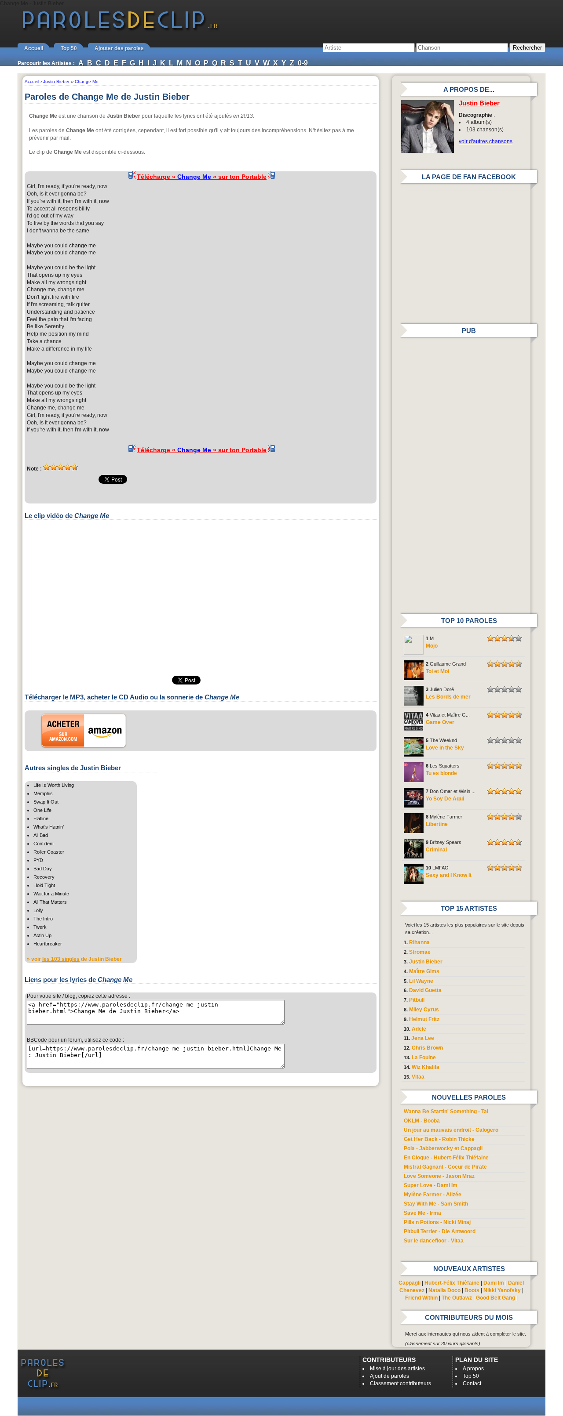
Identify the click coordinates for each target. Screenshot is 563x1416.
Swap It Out (45, 801)
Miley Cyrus (424, 1010)
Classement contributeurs (400, 1383)
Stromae (420, 952)
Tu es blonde (441, 773)
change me (82, 246)
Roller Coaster (48, 852)
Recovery (44, 877)
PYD (38, 860)
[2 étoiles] (53, 467)
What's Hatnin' (48, 826)
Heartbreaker (47, 943)
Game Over (440, 722)
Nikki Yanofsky (502, 1290)
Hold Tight (44, 885)
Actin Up (42, 935)
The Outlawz (457, 1298)
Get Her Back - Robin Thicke (439, 1139)
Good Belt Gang (495, 1298)
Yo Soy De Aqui (445, 799)
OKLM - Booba (422, 1121)
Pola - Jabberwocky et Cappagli (443, 1148)
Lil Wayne (421, 981)
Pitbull (416, 1000)
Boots (471, 1290)
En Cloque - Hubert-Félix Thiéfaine (446, 1158)
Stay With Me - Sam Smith (436, 1204)
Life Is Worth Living (53, 785)
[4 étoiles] (67, 467)
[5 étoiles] (74, 467)
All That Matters (50, 902)
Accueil (33, 48)
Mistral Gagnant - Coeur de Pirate (445, 1167)
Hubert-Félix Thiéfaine (451, 1283)
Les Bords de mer (448, 697)
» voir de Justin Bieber (74, 959)
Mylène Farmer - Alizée (432, 1194)
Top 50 (69, 48)
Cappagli (409, 1283)
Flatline (40, 818)
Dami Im (493, 1283)
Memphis (43, 793)
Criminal (436, 850)
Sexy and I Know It (449, 875)
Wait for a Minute (51, 893)
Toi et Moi (437, 671)
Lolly (38, 910)
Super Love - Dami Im (430, 1185)
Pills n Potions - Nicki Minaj (437, 1222)
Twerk (40, 927)
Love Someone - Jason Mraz (439, 1176)
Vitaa (418, 1077)
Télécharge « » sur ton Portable (202, 176)
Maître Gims (424, 971)
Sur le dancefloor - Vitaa (434, 1241)
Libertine (437, 824)
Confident (43, 843)
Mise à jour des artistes (397, 1368)
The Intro (43, 918)
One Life (42, 810)
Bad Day (42, 868)
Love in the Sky (445, 748)
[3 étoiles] (60, 467)
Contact (472, 1383)
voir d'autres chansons (485, 141)
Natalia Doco (444, 1290)
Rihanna (419, 942)
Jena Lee (422, 1038)
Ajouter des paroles (119, 48)
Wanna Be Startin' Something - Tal (446, 1111)
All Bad (40, 835)
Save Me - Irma (422, 1213)
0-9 (303, 63)
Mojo (432, 646)
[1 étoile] (46, 467)
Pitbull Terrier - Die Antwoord (439, 1231)
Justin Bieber (479, 103)
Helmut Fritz (424, 1019)
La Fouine (424, 1057)
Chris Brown (427, 1048)
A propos (473, 1368)
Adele (419, 1029)
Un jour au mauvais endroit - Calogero (451, 1130)
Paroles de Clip (120, 29)
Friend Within (421, 1298)
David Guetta (425, 990)
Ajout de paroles (389, 1376)
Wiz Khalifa (425, 1067)
